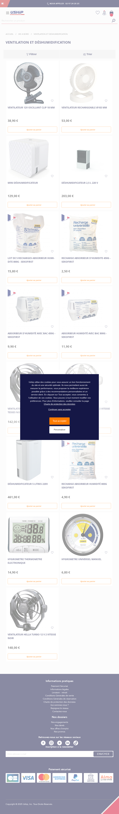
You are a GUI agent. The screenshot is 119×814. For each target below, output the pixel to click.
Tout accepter (59, 421)
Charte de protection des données (59, 404)
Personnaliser (59, 430)
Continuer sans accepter (59, 409)
